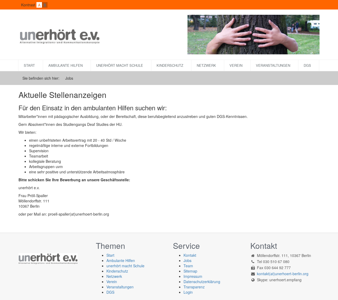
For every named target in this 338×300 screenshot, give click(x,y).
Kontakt (190, 255)
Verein (235, 65)
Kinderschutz (170, 65)
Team (188, 265)
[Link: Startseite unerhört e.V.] (59, 35)
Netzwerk (206, 65)
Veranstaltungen (273, 65)
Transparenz (194, 286)
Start (29, 65)
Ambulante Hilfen (65, 65)
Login (188, 292)
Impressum (193, 276)
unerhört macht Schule (119, 65)
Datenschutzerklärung (202, 281)
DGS (307, 65)
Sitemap (190, 271)
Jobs (187, 260)
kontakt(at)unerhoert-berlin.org (282, 273)
